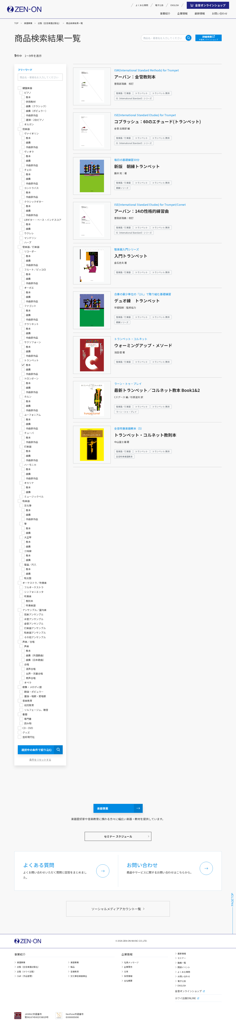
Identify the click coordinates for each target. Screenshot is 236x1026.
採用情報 (128, 975)
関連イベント (184, 967)
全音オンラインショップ (210, 5)
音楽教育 (74, 971)
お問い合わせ (219, 13)
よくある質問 (142, 5)
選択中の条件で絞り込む (36, 750)
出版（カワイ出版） (26, 971)
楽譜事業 (28, 23)
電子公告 (159, 5)
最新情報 (200, 13)
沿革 (126, 971)
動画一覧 (182, 962)
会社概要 (128, 980)
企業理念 (128, 966)
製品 (72, 966)
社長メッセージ (131, 962)
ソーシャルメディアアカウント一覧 (116, 909)
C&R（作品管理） (25, 975)
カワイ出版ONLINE (185, 998)
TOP (16, 23)
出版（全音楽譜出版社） (49, 23)
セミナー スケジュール (118, 836)
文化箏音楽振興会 (78, 975)
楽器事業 (102, 808)
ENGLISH (175, 5)
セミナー (182, 958)
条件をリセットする (40, 759)
